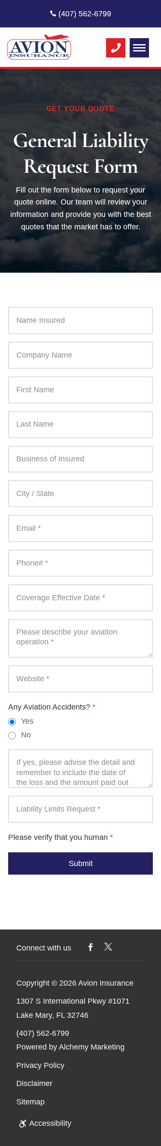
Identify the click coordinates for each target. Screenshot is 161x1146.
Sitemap (30, 1102)
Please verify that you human (60, 837)
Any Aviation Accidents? (51, 707)
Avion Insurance (106, 983)
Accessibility (50, 1123)
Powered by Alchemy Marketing (70, 1047)
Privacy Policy (40, 1065)
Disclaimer (34, 1083)
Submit (81, 863)
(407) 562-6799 (83, 13)
